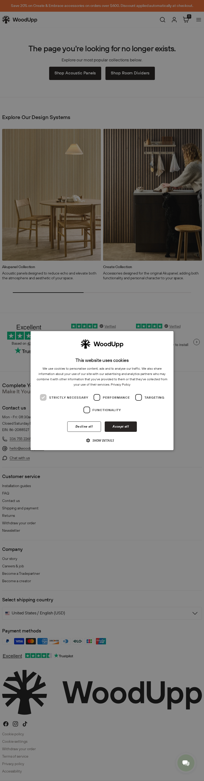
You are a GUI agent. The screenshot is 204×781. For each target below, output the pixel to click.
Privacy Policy (120, 384)
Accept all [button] (121, 426)
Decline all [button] (84, 426)
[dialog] (102, 390)
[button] (102, 440)
